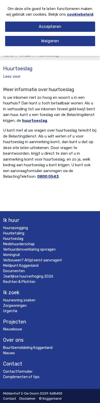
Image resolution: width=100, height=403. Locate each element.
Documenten (14, 271)
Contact (12, 364)
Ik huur (11, 220)
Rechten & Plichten (19, 282)
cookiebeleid (80, 14)
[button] (12, 76)
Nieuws (9, 353)
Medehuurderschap (19, 244)
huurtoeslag (34, 120)
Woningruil (11, 255)
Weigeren (50, 40)
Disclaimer (27, 398)
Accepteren (50, 26)
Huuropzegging (15, 228)
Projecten (14, 322)
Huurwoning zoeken (19, 300)
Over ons (13, 340)
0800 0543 (48, 176)
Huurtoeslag (13, 239)
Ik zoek (11, 292)
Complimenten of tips (21, 377)
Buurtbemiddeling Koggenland (28, 348)
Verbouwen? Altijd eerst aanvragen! (32, 260)
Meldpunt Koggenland (20, 265)
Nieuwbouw (12, 329)
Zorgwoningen (15, 305)
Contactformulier (18, 371)
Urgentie (10, 311)
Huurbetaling (13, 233)
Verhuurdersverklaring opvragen (29, 249)
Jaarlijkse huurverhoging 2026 (28, 276)
